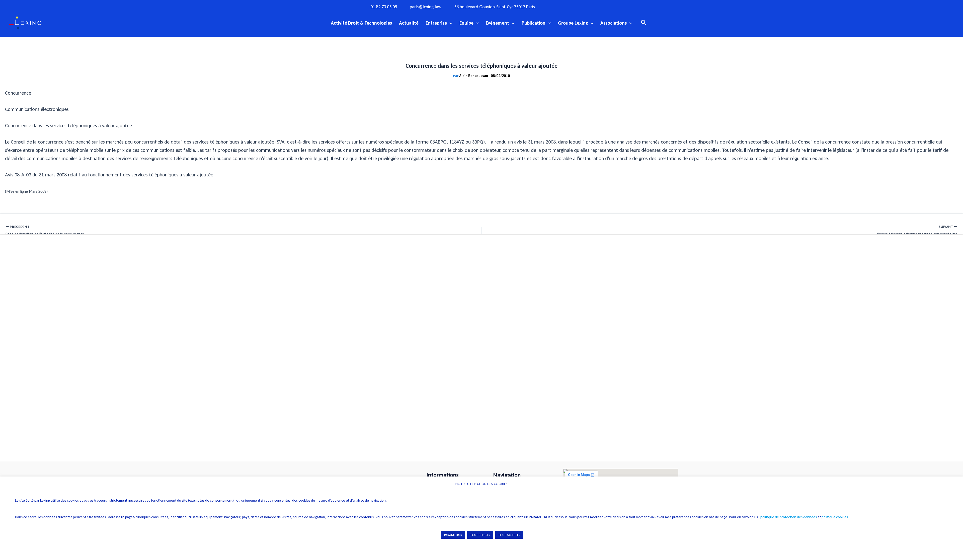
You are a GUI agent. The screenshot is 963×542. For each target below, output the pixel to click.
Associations (613, 23)
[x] (576, 6)
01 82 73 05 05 (383, 7)
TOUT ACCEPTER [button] (509, 535)
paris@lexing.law (425, 7)
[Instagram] (565, 6)
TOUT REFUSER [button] (480, 535)
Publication (533, 23)
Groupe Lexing (573, 23)
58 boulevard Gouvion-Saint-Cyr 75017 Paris (494, 7)
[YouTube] (586, 6)
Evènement (497, 23)
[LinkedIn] (596, 6)
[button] (449, 23)
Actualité (409, 23)
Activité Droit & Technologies (361, 23)
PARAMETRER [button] (453, 535)
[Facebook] (555, 6)
